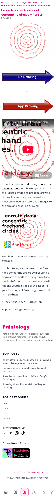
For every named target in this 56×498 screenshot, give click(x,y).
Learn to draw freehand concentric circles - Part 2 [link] (26, 5)
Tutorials (14, 2)
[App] (15, 492)
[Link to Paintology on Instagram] (17, 433)
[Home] (6, 492)
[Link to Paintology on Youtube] (4, 433)
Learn (3, 2)
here (15, 294)
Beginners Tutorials (30, 2)
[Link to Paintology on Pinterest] (10, 433)
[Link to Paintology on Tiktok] (23, 433)
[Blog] (43, 492)
